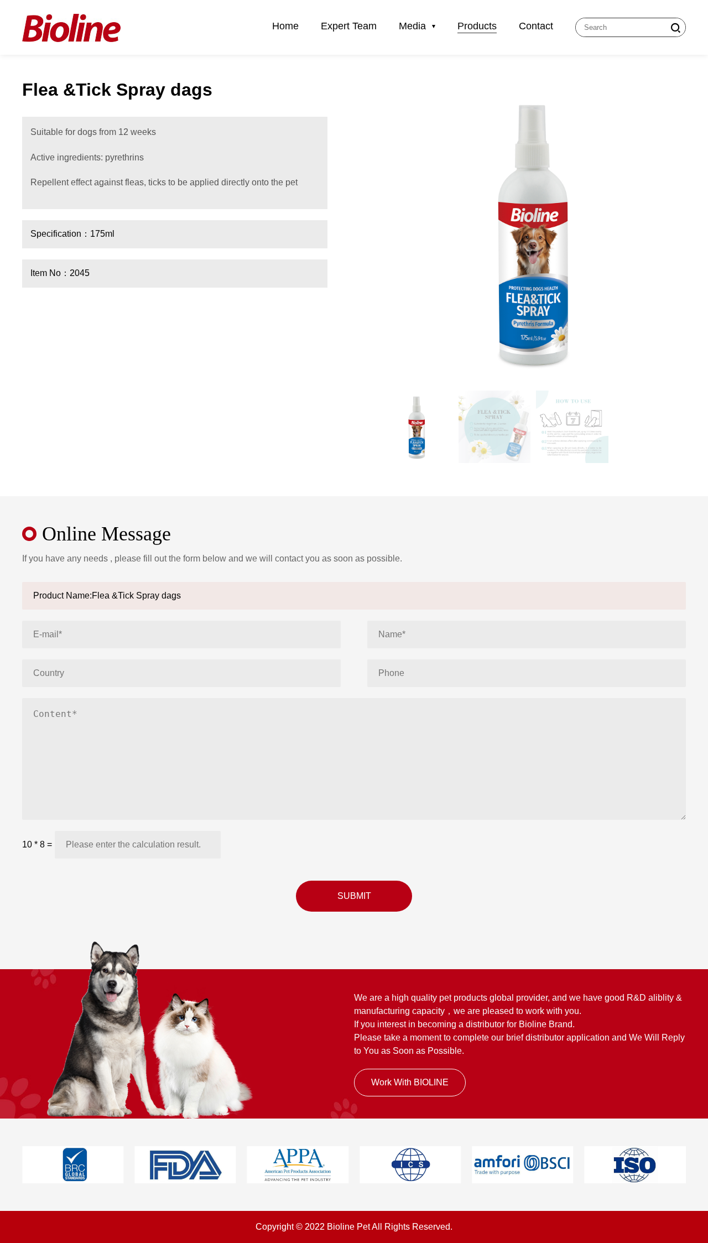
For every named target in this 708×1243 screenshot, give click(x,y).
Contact (536, 26)
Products (477, 26)
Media (414, 26)
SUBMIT (354, 896)
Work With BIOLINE (410, 1082)
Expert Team (349, 26)
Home (285, 26)
